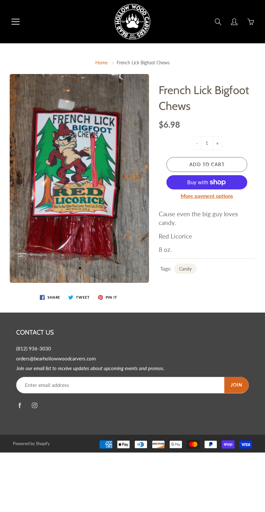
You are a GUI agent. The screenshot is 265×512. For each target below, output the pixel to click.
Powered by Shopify (31, 443)
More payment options (207, 196)
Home (101, 62)
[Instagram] (34, 405)
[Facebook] (19, 405)
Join (236, 385)
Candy (185, 269)
